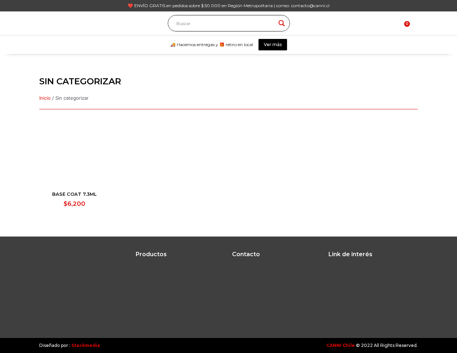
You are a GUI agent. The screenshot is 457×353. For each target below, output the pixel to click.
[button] (415, 23)
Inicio (45, 98)
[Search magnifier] (282, 23)
